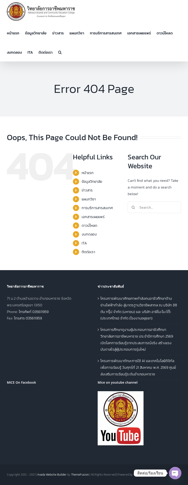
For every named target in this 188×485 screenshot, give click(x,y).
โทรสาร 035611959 (28, 318)
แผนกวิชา (89, 199)
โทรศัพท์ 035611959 (34, 311)
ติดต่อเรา (88, 252)
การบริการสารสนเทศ (97, 208)
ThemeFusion (80, 474)
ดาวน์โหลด (89, 225)
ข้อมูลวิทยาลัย (92, 181)
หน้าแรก (88, 172)
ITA (84, 243)
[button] (60, 51)
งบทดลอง (89, 234)
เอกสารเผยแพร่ (93, 216)
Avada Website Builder (51, 474)
